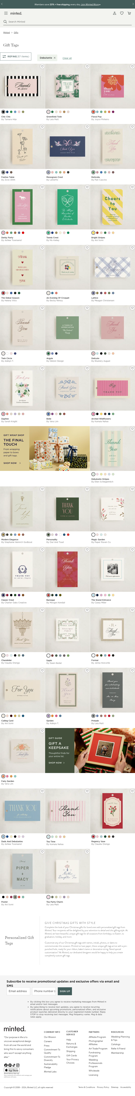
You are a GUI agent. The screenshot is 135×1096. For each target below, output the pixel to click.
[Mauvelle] (64, 414)
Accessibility (125, 1087)
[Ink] (3, 172)
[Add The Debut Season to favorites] (42, 248)
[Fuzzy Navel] (113, 233)
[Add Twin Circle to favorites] (42, 308)
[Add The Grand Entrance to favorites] (132, 549)
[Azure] (15, 112)
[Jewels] (68, 897)
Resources (117, 1032)
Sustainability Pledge (50, 1065)
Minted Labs (50, 1071)
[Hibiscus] (19, 897)
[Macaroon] (52, 172)
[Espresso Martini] (105, 414)
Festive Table (7, 177)
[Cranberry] (109, 655)
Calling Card (7, 720)
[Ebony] (11, 595)
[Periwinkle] (109, 474)
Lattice (94, 298)
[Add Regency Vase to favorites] (132, 791)
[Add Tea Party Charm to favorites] (87, 852)
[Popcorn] (97, 233)
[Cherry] (3, 293)
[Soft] (105, 172)
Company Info (52, 1032)
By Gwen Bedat (54, 663)
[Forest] (15, 595)
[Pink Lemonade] (60, 837)
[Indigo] (48, 414)
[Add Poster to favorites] (42, 852)
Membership (117, 1052)
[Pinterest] (10, 1065)
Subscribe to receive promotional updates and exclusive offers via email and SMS (63, 983)
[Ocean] (64, 535)
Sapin (49, 660)
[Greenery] (52, 112)
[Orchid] (48, 112)
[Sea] (52, 353)
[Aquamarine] (101, 837)
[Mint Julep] (11, 233)
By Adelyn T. (7, 361)
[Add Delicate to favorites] (132, 308)
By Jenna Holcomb (100, 663)
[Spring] (97, 172)
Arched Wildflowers (101, 419)
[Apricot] (109, 112)
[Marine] (23, 716)
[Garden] (60, 172)
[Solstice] (11, 776)
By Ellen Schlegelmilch (102, 481)
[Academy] (3, 595)
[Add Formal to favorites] (132, 610)
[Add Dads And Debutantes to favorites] (42, 791)
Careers (48, 1041)
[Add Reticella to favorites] (132, 127)
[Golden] (56, 233)
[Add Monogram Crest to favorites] (87, 127)
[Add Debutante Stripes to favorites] (132, 429)
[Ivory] (48, 293)
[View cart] (129, 13)
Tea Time (50, 841)
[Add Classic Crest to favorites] (42, 549)
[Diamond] (93, 655)
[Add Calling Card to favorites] (42, 670)
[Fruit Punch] (23, 112)
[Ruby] (93, 837)
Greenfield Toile (54, 116)
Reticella (95, 177)
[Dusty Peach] (109, 172)
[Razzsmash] (93, 414)
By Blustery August (100, 361)
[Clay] (11, 172)
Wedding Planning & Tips (120, 1038)
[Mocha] (113, 172)
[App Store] (20, 1070)
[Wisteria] (15, 414)
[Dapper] (56, 353)
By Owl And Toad (55, 542)
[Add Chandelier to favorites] (42, 610)
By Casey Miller (98, 602)
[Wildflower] (93, 535)
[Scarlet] (93, 112)
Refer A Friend (118, 1048)
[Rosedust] (7, 897)
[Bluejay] (56, 595)
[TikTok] (14, 1065)
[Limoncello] (93, 233)
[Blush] (19, 112)
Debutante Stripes (100, 479)
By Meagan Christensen (102, 300)
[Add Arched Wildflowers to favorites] (132, 368)
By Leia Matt (52, 119)
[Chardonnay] (3, 353)
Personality (51, 539)
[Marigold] (3, 535)
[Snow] (48, 656)
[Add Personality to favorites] (87, 489)
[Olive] (60, 414)
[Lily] (60, 535)
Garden (50, 720)
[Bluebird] (11, 293)
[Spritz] (105, 474)
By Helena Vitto (9, 300)
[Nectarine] (52, 716)
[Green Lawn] (48, 353)
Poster (4, 902)
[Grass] (48, 233)
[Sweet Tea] (7, 414)
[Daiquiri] (109, 233)
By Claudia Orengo (10, 663)
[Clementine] (3, 776)
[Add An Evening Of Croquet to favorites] (87, 248)
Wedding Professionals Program (95, 1063)
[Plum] (101, 293)
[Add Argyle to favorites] (87, 308)
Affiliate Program (97, 1037)
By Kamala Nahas (99, 421)
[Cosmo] (97, 414)
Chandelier (6, 660)
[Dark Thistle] (97, 595)
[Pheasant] (60, 595)
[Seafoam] (113, 474)
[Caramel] (109, 837)
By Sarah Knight (9, 421)
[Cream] (109, 353)
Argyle (49, 358)
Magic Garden (98, 539)
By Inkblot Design (55, 361)
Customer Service (72, 1033)
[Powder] (56, 172)
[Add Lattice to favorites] (132, 248)
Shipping (70, 1051)
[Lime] (105, 353)
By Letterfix (52, 180)
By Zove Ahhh (8, 180)
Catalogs (115, 1044)
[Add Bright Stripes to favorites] (132, 187)
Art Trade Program (98, 1048)
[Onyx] (113, 837)
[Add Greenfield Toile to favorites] (87, 66)
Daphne (5, 419)
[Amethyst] (113, 112)
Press (46, 1045)
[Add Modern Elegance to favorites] (42, 489)
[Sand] (56, 112)
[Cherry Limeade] (56, 837)
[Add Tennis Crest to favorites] (87, 187)
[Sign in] (114, 13)
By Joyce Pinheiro (100, 119)
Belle (48, 419)
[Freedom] (109, 414)
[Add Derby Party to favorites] (42, 187)
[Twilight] (68, 172)
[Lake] (15, 353)
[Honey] (64, 112)
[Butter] (97, 293)
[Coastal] (7, 112)
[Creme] (60, 233)
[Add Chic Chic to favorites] (42, 66)
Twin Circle (6, 358)
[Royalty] (19, 595)
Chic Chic (6, 116)
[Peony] (64, 233)
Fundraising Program (94, 1054)
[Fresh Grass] (105, 233)
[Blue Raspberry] (48, 837)
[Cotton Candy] (101, 233)
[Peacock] (52, 595)
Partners (94, 1032)
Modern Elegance (9, 539)
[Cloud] (11, 414)
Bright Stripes (98, 237)
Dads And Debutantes (12, 841)
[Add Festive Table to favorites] (42, 127)
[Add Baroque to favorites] (87, 549)
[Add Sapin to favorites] (87, 610)
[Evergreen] (56, 656)
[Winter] (101, 172)
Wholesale (94, 1070)
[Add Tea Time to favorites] (87, 791)
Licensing (93, 1074)
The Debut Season (10, 298)
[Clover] (11, 112)
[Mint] (101, 112)
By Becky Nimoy (54, 300)
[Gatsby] (60, 897)
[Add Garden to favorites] (87, 670)
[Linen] (68, 112)
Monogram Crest (54, 177)
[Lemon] (101, 474)
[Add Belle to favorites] (87, 368)
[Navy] (7, 172)
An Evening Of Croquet (57, 298)
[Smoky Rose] (7, 776)
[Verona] (19, 535)
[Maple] (64, 172)
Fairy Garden (7, 781)
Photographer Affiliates (96, 1042)
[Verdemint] (15, 776)
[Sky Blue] (97, 112)
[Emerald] (105, 837)
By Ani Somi (97, 240)
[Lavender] (48, 172)
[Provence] (97, 716)
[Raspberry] (105, 293)
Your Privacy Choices (72, 1061)
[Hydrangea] (3, 837)
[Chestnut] (15, 233)
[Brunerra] (93, 595)
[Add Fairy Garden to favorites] (42, 731)
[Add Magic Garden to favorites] (132, 489)
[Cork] (11, 716)
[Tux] (3, 112)
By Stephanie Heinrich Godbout (16, 542)
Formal (94, 660)
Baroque (50, 600)
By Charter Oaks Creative (14, 602)
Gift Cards (71, 1055)
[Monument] (93, 716)
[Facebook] (6, 1065)
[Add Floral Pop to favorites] (132, 66)
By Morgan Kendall (55, 602)
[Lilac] (101, 595)
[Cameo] (105, 716)
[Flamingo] (7, 293)
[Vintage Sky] (52, 837)
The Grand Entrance (101, 600)
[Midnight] (15, 655)
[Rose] (93, 353)
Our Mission (50, 1037)
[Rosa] (23, 414)
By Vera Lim (52, 421)
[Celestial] (23, 655)
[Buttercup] (64, 837)
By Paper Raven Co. (101, 542)
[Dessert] (52, 535)
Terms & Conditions (86, 1087)
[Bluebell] (93, 293)
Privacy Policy (103, 1087)
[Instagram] (18, 1065)
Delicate (95, 358)
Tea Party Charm (54, 902)
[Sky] (113, 293)
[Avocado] (105, 112)
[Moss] (11, 535)
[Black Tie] (15, 837)
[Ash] (64, 656)
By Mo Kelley (52, 240)
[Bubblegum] (3, 233)
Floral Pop (96, 116)
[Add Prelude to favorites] (132, 670)
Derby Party (7, 237)
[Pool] (23, 897)
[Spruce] (48, 535)
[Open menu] (6, 13)
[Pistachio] (19, 716)
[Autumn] (52, 656)
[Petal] (105, 595)
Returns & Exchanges (71, 1045)
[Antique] (97, 655)
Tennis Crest (52, 237)
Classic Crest (7, 600)
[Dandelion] (113, 595)
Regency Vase (98, 841)
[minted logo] (16, 13)
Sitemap (114, 1087)
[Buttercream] (19, 414)
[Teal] (93, 474)
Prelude (95, 720)
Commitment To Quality (52, 1051)
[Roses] (23, 233)
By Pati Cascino (99, 180)
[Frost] (60, 656)
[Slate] (52, 293)
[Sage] (109, 293)
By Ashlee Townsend (11, 240)
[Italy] (19, 233)
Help (68, 1039)
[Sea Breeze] (56, 897)
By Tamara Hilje (9, 119)
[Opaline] (113, 716)
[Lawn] (68, 233)
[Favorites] (121, 13)
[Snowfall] (7, 353)
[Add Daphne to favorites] (42, 368)
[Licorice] (15, 293)
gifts (16, 32)
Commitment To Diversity (52, 1058)
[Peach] (60, 112)
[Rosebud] (11, 353)
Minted (6, 32)
